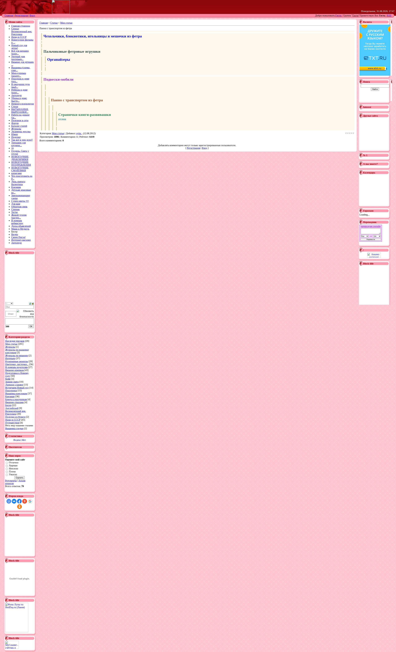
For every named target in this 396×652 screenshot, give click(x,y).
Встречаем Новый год (17, 387)
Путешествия (12, 422)
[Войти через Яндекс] (24, 501)
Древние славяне (14, 384)
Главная (9, 15)
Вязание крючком (14, 370)
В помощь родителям (16, 367)
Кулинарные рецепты (16, 361)
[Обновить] (30, 303)
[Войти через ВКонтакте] (14, 501)
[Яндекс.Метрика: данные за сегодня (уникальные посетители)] (19, 440)
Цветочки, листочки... (17, 364)
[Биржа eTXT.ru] (374, 75)
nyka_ (79, 133)
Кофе (8, 379)
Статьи (54, 22)
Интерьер (10, 358)
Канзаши (10, 396)
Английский (12, 408)
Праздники (11, 390)
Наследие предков (14, 341)
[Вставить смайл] (33, 303)
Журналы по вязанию (16, 355)
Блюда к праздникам (16, 399)
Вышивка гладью (14, 428)
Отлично (13, 462)
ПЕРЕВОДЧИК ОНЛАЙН (371, 227)
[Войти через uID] (8, 501)
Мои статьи (11, 344)
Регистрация (21, 15)
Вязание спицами (14, 402)
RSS (389, 15)
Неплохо (13, 468)
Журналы (10, 347)
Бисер (8, 405)
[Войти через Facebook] (19, 501)
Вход (32, 15)
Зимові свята (12, 381)
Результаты (11, 480)
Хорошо (13, 465)
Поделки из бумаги (15, 417)
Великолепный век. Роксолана (15, 412)
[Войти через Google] (30, 501)
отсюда (62, 119)
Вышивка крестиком (16, 393)
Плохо (12, 471)
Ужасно (13, 474)
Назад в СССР (12, 419)
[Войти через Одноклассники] (19, 506)
